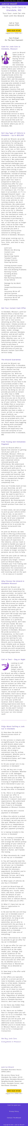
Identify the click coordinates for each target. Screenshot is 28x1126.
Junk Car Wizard (7, 1067)
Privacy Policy (14, 1111)
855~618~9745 (14, 30)
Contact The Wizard (14, 1118)
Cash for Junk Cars (14, 1105)
